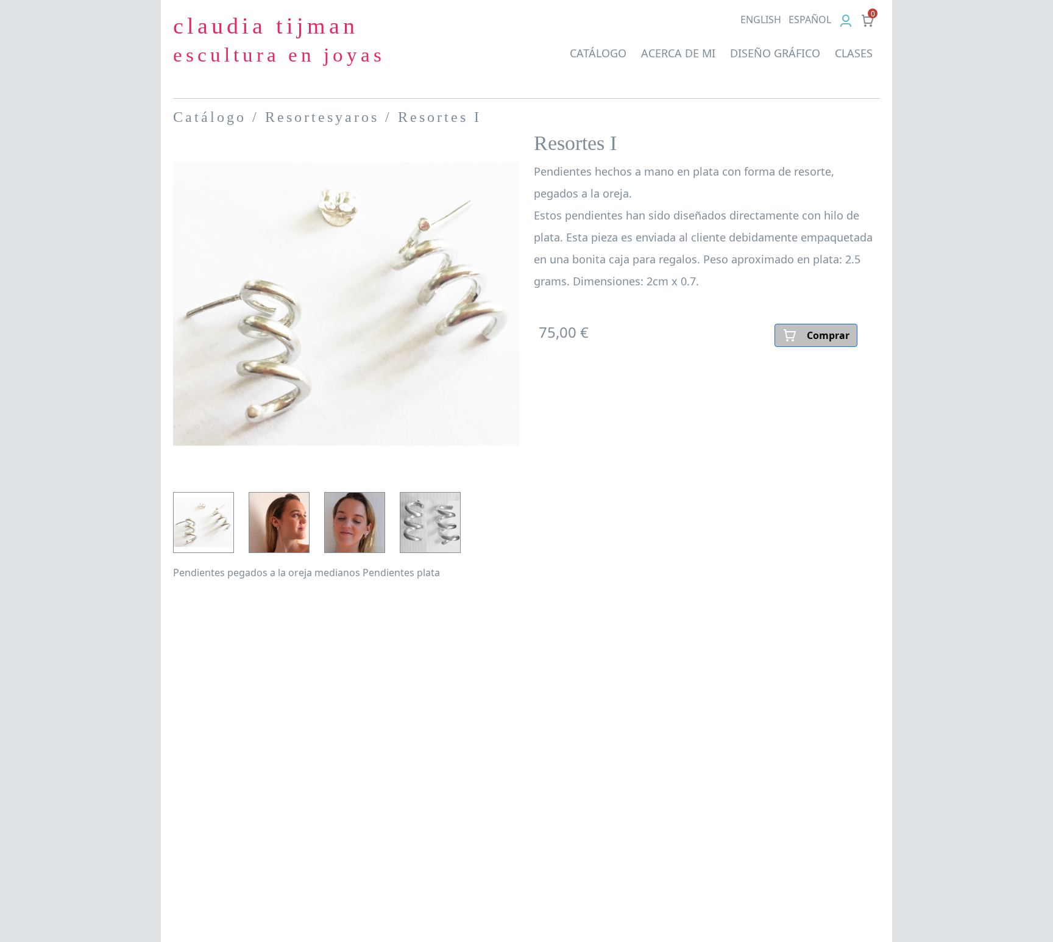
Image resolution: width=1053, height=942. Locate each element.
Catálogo (209, 117)
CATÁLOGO (598, 53)
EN (760, 19)
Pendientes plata (401, 572)
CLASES (854, 53)
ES (810, 19)
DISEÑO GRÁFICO (775, 53)
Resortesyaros (322, 117)
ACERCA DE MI (678, 53)
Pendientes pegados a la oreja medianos (266, 572)
